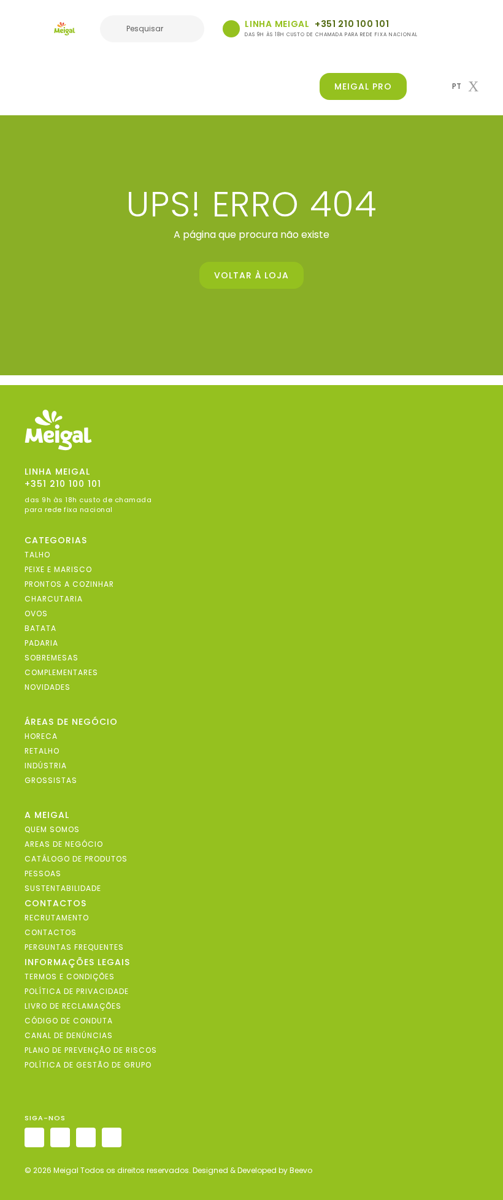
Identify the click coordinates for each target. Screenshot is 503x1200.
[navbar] (32, 30)
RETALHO (42, 751)
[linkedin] (86, 1137)
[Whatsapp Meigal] (231, 28)
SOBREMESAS (52, 657)
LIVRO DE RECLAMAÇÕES (73, 1006)
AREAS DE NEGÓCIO (64, 844)
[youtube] (111, 1137)
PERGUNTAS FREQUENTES (74, 947)
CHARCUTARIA (54, 599)
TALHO (37, 554)
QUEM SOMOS (52, 829)
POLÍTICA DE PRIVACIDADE (77, 991)
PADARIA (41, 643)
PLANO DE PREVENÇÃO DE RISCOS (91, 1050)
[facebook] (60, 1137)
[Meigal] (64, 28)
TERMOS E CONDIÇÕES (70, 976)
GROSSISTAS (51, 780)
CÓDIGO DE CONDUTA (69, 1020)
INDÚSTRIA (46, 765)
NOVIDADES (48, 687)
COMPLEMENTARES (61, 672)
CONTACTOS (51, 932)
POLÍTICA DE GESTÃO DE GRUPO (88, 1065)
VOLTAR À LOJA (251, 275)
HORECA (41, 736)
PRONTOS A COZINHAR (69, 584)
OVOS (36, 613)
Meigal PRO (363, 86)
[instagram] (34, 1137)
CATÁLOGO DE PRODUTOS (76, 859)
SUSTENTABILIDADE (63, 888)
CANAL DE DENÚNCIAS (69, 1035)
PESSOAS (43, 873)
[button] (465, 86)
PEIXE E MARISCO (58, 569)
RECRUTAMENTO (57, 917)
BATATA (40, 628)
